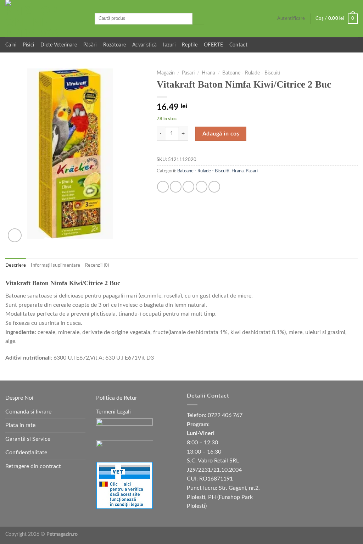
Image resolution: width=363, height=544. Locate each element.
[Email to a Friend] (188, 187)
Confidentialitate (26, 452)
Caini (10, 45)
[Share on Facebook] (163, 187)
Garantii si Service (27, 439)
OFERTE (213, 45)
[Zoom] (15, 235)
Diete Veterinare (58, 45)
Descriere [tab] (15, 265)
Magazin (166, 73)
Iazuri (169, 45)
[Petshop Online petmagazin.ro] (44, 18)
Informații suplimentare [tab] (55, 265)
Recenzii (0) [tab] (97, 265)
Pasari (188, 73)
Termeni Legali (113, 412)
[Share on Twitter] (176, 187)
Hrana (208, 73)
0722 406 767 (225, 415)
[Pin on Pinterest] (201, 187)
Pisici (28, 45)
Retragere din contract (33, 466)
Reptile (189, 45)
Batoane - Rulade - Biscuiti (251, 73)
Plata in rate (20, 425)
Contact (238, 45)
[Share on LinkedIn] (214, 187)
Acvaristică (144, 45)
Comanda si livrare (28, 412)
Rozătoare (114, 45)
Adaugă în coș (220, 134)
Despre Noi (19, 398)
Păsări (90, 45)
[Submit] (198, 19)
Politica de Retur (116, 398)
